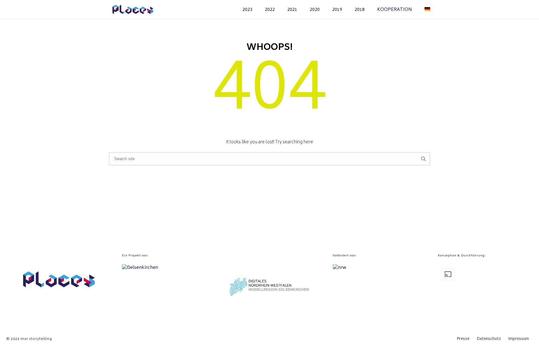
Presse (463, 339)
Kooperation (394, 10)
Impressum (518, 339)
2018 (360, 10)
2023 (247, 10)
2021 (292, 10)
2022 (270, 10)
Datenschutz (489, 339)
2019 (337, 10)
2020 (315, 10)
